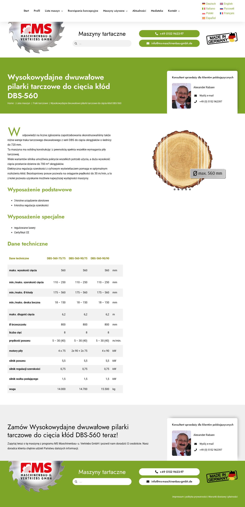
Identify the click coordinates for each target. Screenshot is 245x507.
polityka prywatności (196, 496)
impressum (178, 496)
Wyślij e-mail (207, 95)
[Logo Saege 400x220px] (36, 23)
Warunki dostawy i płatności (223, 496)
